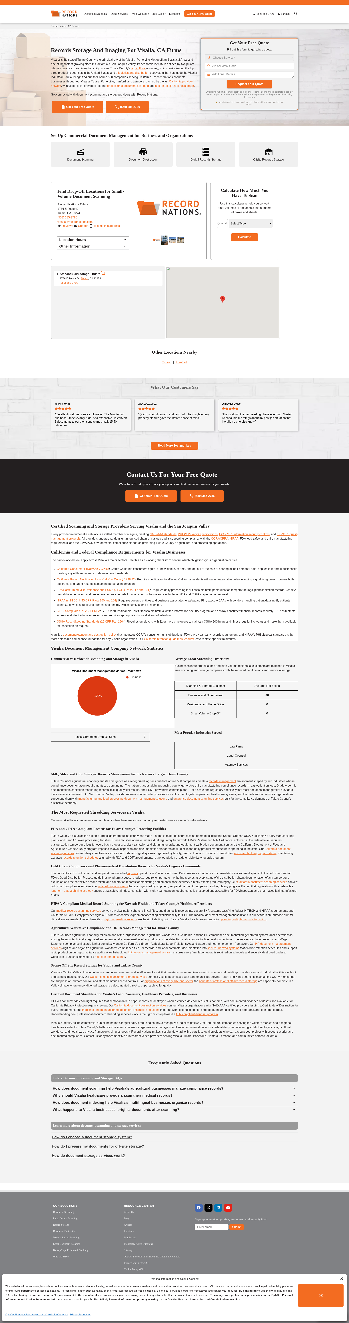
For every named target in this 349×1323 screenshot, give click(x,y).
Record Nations (58, 26)
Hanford (181, 362)
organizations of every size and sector (169, 981)
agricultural (138, 68)
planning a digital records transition (243, 919)
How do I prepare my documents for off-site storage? (98, 1146)
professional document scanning (128, 85)
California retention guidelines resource (169, 639)
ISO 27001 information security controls (244, 534)
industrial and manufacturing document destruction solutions (120, 1009)
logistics (132, 873)
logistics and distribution (133, 72)
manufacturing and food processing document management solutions (122, 798)
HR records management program (150, 952)
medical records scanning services (78, 910)
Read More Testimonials (174, 445)
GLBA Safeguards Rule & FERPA (78, 611)
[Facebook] (199, 1208)
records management (222, 781)
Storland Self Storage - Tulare (80, 273)
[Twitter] (208, 1208)
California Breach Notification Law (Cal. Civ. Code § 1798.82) (96, 579)
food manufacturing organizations (255, 853)
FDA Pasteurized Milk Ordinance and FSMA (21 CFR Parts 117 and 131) (103, 589)
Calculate (244, 237)
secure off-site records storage (174, 85)
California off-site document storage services (118, 976)
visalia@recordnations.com (75, 221)
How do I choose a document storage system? (92, 1137)
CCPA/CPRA (219, 538)
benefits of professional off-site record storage (228, 981)
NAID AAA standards (163, 534)
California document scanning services (262, 882)
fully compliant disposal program (197, 1014)
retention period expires (110, 956)
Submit (236, 1227)
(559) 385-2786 (67, 217)
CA (69, 26)
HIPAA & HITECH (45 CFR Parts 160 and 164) (87, 600)
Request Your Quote (249, 84)
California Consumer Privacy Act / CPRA (83, 568)
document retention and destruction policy (90, 634)
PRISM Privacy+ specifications (198, 534)
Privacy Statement (80, 1314)
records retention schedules (80, 857)
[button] (342, 1279)
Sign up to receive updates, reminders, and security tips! (230, 1219)
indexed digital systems (113, 886)
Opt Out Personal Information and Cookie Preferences (36, 1314)
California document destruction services (140, 1005)
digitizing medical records (120, 919)
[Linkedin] (218, 1208)
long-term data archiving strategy (72, 890)
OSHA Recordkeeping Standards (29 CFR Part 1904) (91, 621)
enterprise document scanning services (198, 798)
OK (321, 1295)
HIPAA (234, 538)
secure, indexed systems (223, 948)
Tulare (84, 278)
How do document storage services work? (88, 1156)
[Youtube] (228, 1208)
